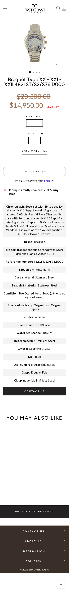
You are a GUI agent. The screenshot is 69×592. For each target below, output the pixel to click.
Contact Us (33, 531)
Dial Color (34, 133)
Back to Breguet (37, 511)
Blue (34, 140)
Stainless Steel (34, 157)
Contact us (34, 391)
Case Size (34, 116)
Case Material (34, 150)
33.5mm (34, 123)
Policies (33, 561)
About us (33, 541)
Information (33, 551)
